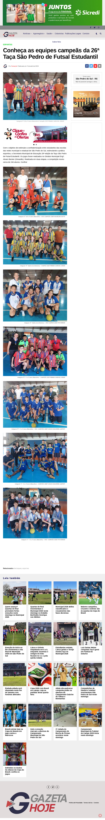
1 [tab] (33, 144)
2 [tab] (36, 144)
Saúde (49, 33)
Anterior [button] (5, 133)
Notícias (26, 33)
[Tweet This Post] (91, 66)
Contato (86, 33)
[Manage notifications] (100, 815)
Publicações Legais (73, 33)
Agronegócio (38, 33)
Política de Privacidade (75, 802)
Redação (14, 66)
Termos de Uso (88, 802)
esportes (25, 568)
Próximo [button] (64, 133)
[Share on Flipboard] (95, 66)
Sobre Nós (56, 42)
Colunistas (59, 33)
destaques (18, 568)
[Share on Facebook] (87, 66)
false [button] (75, 103)
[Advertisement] (86, 137)
